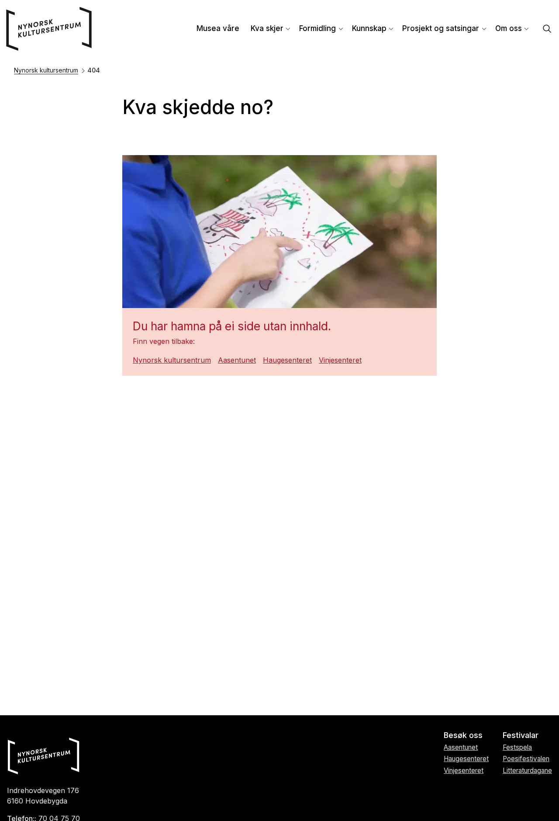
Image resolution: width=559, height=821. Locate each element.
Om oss (508, 28)
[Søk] (547, 29)
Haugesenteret (287, 360)
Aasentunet (237, 360)
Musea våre (218, 28)
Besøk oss (463, 735)
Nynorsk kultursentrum (46, 70)
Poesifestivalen (526, 759)
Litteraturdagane (527, 770)
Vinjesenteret (340, 360)
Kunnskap (369, 28)
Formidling (317, 28)
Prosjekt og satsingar (440, 28)
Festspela (517, 747)
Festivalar (520, 735)
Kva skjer (267, 28)
